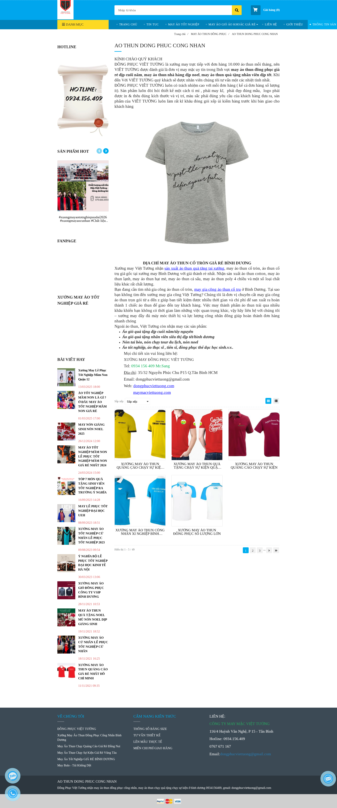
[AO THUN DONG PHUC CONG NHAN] (268, 401)
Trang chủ (181, 34)
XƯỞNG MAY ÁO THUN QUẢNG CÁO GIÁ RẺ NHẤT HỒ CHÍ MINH (93, 671)
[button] (265, 10)
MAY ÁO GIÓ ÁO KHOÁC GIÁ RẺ (231, 24)
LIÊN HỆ (271, 24)
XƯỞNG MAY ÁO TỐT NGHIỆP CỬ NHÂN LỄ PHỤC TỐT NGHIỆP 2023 (91, 535)
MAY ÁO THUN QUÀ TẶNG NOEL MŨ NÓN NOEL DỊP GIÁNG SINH (92, 617)
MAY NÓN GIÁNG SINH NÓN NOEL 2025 (91, 429)
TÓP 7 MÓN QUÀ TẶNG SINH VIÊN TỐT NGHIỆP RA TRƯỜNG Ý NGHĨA (92, 485)
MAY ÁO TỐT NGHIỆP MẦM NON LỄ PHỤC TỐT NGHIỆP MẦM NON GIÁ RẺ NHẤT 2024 (92, 456)
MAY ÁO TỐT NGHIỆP (183, 24)
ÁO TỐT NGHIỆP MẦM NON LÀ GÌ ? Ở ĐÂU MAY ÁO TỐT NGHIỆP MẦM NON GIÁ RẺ (92, 401)
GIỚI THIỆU (294, 24)
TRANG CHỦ (128, 24)
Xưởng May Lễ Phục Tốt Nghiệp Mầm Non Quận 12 (92, 375)
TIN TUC (152, 24)
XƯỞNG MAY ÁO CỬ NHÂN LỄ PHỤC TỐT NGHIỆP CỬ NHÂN (93, 644)
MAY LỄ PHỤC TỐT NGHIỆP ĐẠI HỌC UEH (93, 511)
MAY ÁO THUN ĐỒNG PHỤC (210, 34)
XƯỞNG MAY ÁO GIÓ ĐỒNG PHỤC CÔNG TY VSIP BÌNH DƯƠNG (91, 590)
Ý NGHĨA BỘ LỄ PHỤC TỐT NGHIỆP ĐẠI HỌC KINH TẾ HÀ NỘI (92, 563)
